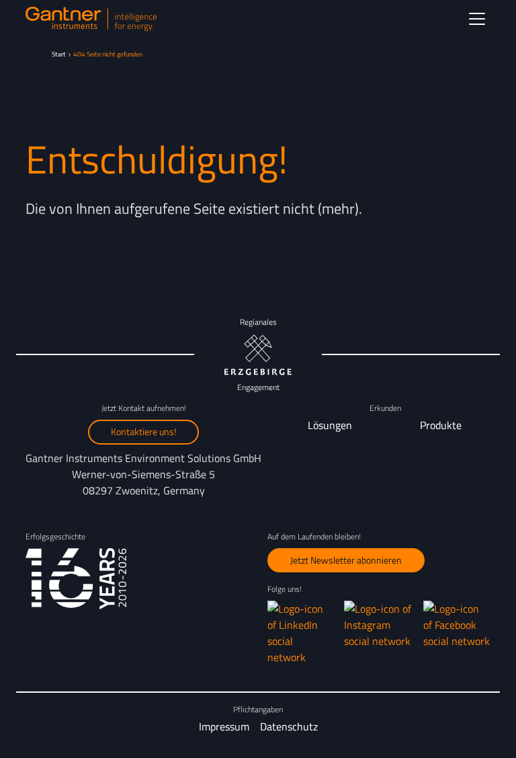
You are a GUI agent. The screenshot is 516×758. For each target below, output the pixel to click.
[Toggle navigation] (477, 18)
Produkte (441, 425)
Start (59, 54)
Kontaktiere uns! (143, 431)
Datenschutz (289, 726)
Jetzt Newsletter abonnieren (346, 560)
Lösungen (330, 425)
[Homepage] (91, 19)
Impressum (224, 726)
